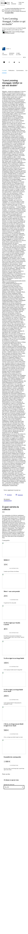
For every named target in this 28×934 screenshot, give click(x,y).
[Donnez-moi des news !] (4, 62)
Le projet (4, 70)
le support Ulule (9, 12)
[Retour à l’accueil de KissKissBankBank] (6, 3)
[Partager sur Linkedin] (19, 62)
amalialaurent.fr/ (8, 500)
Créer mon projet (21, 3)
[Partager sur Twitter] (14, 62)
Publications (11, 70)
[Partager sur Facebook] (9, 62)
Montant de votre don (9, 784)
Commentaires (20, 70)
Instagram (20, 495)
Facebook (9, 495)
